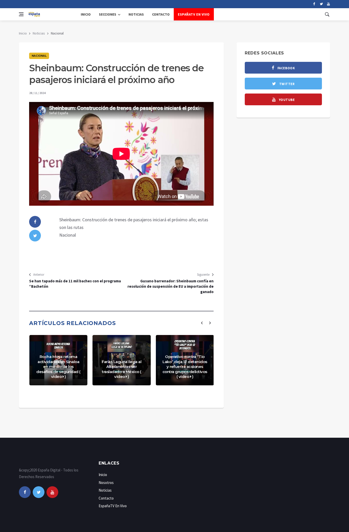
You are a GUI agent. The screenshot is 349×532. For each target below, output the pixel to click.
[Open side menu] (21, 14)
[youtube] (328, 4)
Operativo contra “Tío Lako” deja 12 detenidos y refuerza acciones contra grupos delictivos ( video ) (184, 366)
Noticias (136, 14)
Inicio (86, 14)
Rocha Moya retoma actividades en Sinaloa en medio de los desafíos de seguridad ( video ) (58, 366)
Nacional (39, 55)
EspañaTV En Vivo (194, 14)
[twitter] (321, 4)
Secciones (107, 14)
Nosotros (106, 482)
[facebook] (314, 4)
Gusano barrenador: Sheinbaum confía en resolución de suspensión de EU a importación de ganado (170, 286)
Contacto (161, 14)
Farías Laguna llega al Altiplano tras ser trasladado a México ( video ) (121, 369)
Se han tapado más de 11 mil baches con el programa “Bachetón (75, 284)
